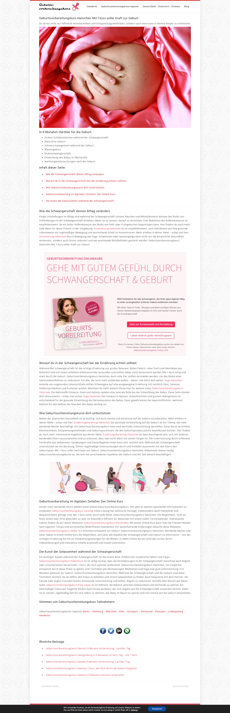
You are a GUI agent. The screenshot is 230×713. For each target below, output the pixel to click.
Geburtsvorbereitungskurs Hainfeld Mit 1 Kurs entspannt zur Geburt (76, 690)
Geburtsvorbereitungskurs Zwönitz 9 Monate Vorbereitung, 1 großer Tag (88, 648)
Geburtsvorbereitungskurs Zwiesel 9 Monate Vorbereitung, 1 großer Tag (88, 661)
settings (134, 710)
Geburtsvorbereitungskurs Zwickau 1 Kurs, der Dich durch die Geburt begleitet (91, 668)
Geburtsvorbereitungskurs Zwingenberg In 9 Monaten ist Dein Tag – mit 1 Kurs (91, 655)
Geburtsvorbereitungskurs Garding (72, 510)
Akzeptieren (157, 709)
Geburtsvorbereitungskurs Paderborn (61, 561)
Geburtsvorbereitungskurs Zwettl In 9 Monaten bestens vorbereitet (85, 675)
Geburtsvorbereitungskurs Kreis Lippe (68, 584)
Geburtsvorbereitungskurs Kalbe (58, 530)
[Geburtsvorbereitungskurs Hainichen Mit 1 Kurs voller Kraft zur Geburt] (115, 77)
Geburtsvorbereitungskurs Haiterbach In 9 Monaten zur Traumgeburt (156, 690)
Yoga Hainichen (173, 380)
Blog (186, 7)
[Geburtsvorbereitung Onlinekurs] (115, 303)
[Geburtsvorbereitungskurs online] (59, 7)
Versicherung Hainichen (107, 228)
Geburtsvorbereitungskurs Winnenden (106, 522)
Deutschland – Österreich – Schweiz (161, 7)
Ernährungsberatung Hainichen (92, 422)
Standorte (92, 7)
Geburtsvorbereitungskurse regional (120, 7)
